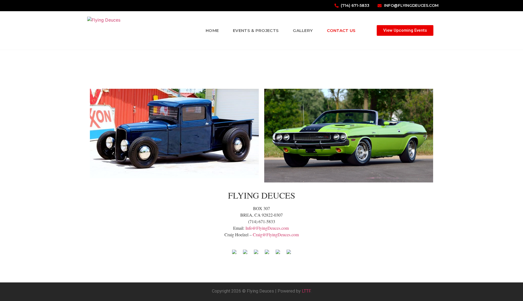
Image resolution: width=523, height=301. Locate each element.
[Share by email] (288, 254)
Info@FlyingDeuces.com (267, 228)
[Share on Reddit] (256, 254)
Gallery (303, 30)
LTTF (306, 291)
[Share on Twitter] (245, 254)
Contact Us (341, 30)
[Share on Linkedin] (277, 254)
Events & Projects (256, 30)
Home (212, 30)
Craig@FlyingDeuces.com (276, 234)
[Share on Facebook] (234, 254)
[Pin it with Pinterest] (267, 254)
